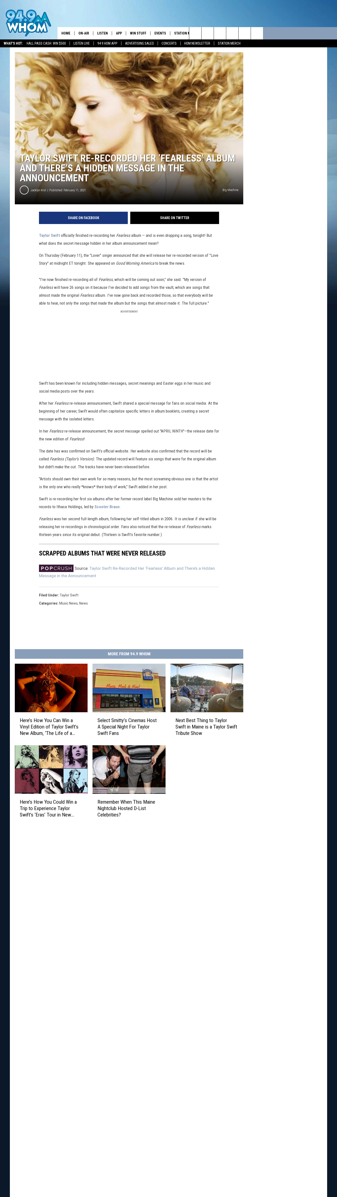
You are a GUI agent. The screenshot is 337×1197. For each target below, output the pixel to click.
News (83, 603)
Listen (102, 33)
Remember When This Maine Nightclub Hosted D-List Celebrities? (126, 808)
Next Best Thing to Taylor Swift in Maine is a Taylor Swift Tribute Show (206, 726)
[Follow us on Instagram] (232, 33)
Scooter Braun (107, 506)
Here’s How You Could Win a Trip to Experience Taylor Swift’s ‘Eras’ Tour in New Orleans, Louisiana (48, 808)
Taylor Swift (49, 235)
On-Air (83, 33)
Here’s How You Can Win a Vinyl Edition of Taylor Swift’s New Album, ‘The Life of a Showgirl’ (49, 726)
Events (160, 33)
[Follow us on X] (245, 33)
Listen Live (82, 43)
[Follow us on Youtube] (257, 33)
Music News (68, 603)
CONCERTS (169, 43)
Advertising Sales (139, 43)
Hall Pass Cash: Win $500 (46, 43)
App (119, 33)
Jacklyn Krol (38, 190)
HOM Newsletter (197, 43)
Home (65, 33)
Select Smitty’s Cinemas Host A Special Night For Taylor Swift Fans (127, 726)
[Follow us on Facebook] (220, 33)
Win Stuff (138, 33)
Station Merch (229, 43)
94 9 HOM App (107, 43)
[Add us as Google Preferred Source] (208, 33)
